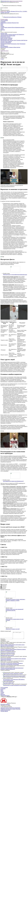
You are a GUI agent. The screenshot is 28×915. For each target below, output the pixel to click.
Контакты (3, 29)
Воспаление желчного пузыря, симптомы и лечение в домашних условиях (15, 600)
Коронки (6, 47)
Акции (2, 28)
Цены (2, 25)
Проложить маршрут (5, 704)
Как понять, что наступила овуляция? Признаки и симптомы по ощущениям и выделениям (12, 664)
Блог (18, 22)
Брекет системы (4, 38)
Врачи (2, 23)
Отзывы (2, 26)
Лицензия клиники (5, 707)
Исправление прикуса (5, 36)
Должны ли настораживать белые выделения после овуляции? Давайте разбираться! (12, 668)
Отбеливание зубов (14, 43)
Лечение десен (13, 40)
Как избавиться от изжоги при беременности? (13, 481)
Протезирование (4, 46)
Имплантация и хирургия (6, 39)
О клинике (3, 21)
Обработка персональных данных (8, 708)
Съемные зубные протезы (14, 47)
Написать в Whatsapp (16, 17)
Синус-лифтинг (8, 41)
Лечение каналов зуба (13, 34)
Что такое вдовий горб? (8, 682)
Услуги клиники (4, 20)
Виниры (2, 47)
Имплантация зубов (5, 40)
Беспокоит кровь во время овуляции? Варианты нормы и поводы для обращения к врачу (13, 650)
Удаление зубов (19, 40)
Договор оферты (4, 711)
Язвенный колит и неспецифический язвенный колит (15, 274)
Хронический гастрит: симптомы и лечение (13, 673)
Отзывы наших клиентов (6, 27)
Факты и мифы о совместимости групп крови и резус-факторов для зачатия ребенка (13, 645)
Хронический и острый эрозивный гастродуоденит (14, 685)
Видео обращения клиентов (18, 27)
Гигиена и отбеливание (6, 42)
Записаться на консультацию (16, 1)
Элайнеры (10, 38)
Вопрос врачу (4, 11)
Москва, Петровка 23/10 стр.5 (13, 11)
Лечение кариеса (4, 34)
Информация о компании (6, 22)
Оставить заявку (4, 19)
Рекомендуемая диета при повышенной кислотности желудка (14, 610)
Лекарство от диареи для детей (12, 629)
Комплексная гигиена (5, 43)
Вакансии (14, 22)
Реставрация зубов (11, 35)
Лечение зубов (4, 33)
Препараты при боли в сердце (7, 655)
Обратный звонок (4, 50)
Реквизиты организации (14, 707)
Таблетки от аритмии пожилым (8, 652)
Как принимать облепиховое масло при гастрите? (14, 675)
